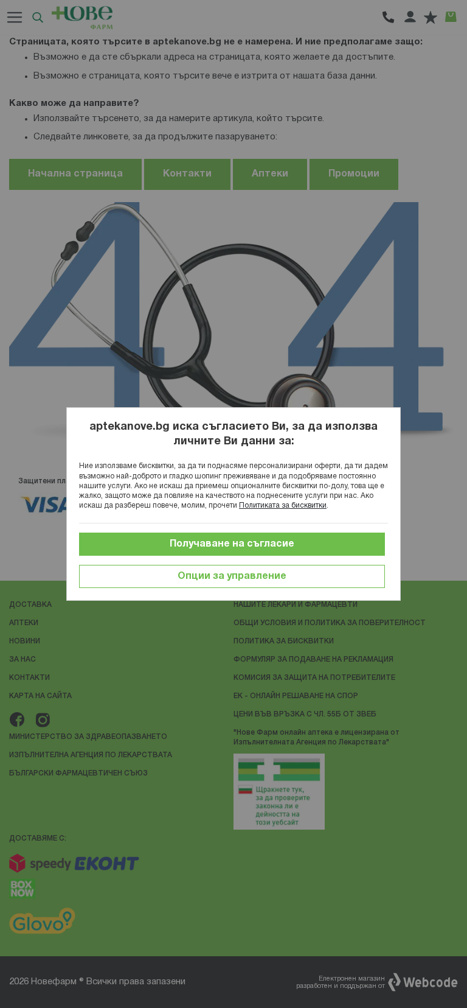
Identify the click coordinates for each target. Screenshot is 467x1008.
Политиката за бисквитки (283, 505)
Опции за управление (232, 576)
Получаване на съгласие (232, 544)
